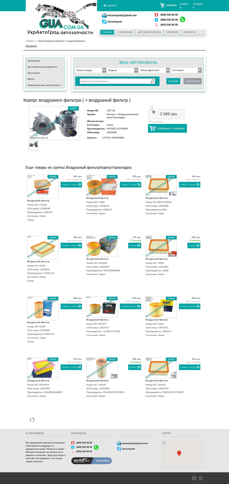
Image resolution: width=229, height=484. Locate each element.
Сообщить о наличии (171, 128)
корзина (171, 5)
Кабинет (112, 5)
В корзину (133, 245)
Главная (107, 32)
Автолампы (34, 60)
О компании (125, 32)
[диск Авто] (61, 19)
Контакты (189, 32)
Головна (29, 41)
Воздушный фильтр (38, 200)
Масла (31, 79)
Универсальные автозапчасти (44, 85)
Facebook (194, 478)
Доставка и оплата (149, 32)
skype (201, 478)
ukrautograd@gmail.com (122, 15)
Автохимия (34, 73)
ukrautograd (114, 21)
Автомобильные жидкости (42, 67)
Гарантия (172, 32)
